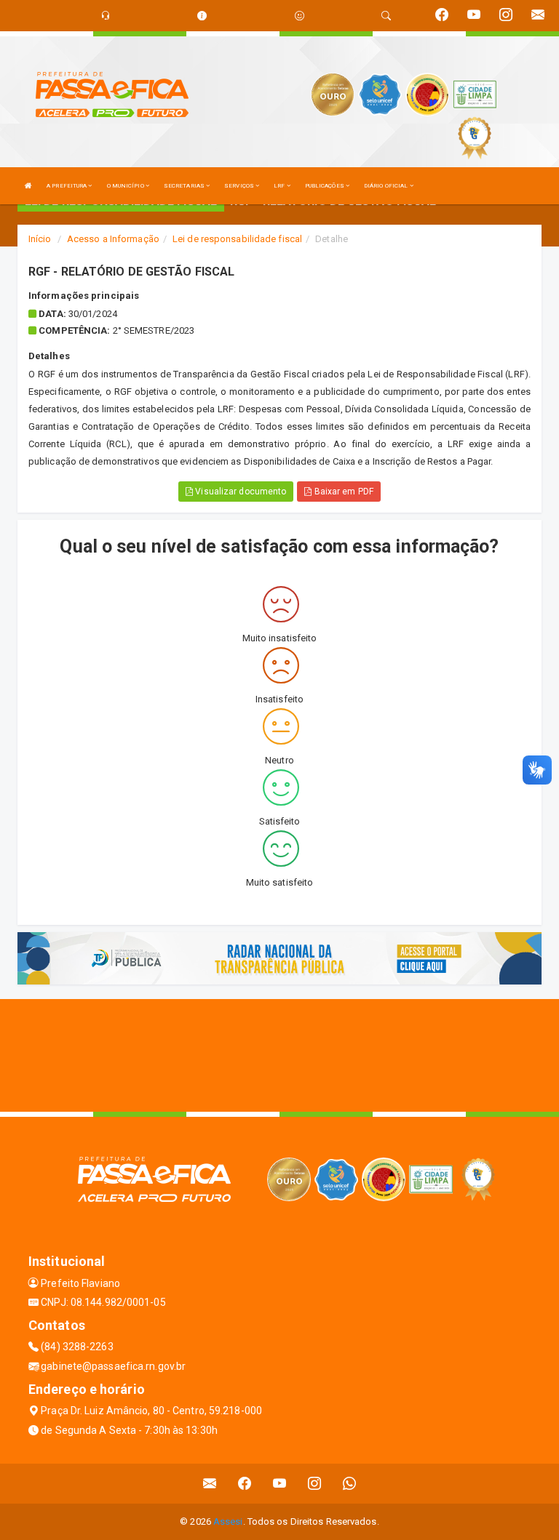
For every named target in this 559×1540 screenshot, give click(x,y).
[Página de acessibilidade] (299, 15)
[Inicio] (28, 185)
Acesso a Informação (113, 238)
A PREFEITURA (67, 186)
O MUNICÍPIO (126, 186)
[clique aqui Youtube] (280, 1483)
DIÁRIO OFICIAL (387, 186)
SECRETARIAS (185, 186)
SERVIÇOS (239, 186)
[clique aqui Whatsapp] (349, 1483)
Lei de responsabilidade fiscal (237, 238)
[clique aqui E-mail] (210, 1483)
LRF (280, 186)
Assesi (228, 1521)
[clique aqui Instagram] (315, 1483)
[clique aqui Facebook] (245, 1483)
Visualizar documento (239, 491)
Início (40, 238)
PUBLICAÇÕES (325, 186)
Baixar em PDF (342, 491)
